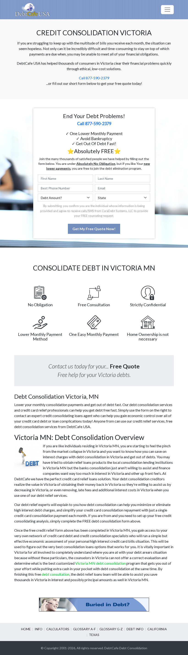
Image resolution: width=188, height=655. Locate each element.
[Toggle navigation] (167, 9)
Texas (94, 635)
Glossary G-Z (111, 629)
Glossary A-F (84, 629)
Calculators (57, 629)
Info (38, 629)
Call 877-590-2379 (94, 78)
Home (26, 629)
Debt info (135, 629)
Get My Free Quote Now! (94, 229)
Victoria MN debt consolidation (100, 563)
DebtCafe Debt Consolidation (125, 648)
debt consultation (55, 574)
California (157, 629)
